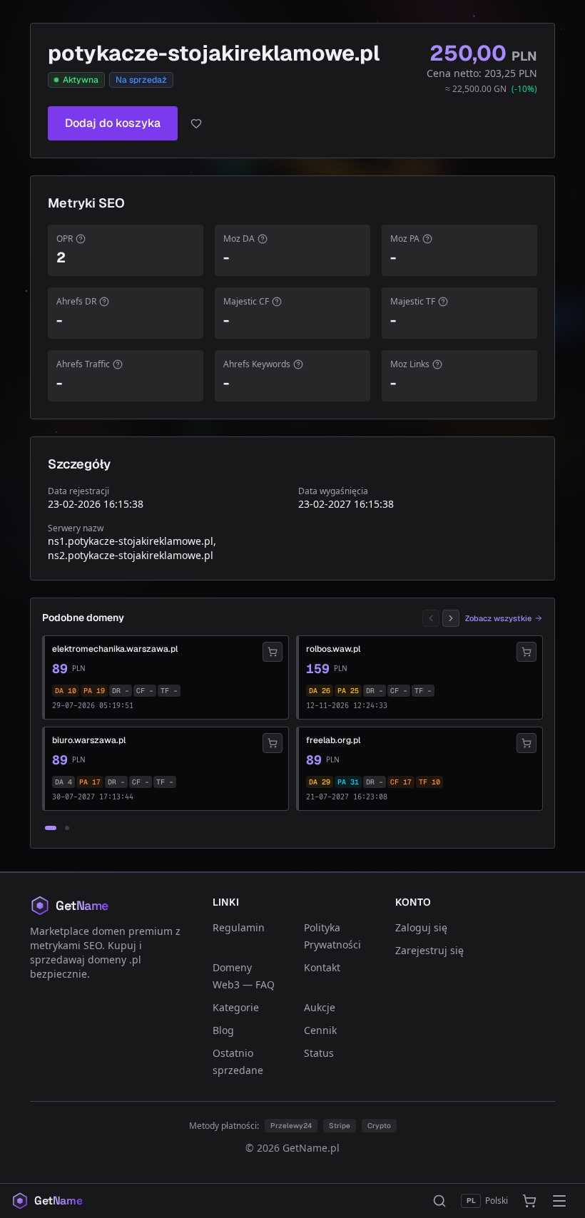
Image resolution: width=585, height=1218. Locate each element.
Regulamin (239, 927)
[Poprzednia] (430, 618)
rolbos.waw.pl (333, 649)
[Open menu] (559, 1201)
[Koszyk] (529, 1201)
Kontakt (322, 967)
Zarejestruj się (429, 950)
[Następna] (450, 618)
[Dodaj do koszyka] (273, 652)
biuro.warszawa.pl (89, 740)
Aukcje (319, 1007)
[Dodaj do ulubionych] (196, 123)
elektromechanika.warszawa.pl (115, 649)
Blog (223, 1030)
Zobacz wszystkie (498, 618)
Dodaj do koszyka (113, 123)
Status (319, 1053)
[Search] (439, 1201)
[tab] (50, 827)
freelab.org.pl (333, 740)
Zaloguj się (421, 927)
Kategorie (236, 1007)
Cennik (320, 1030)
